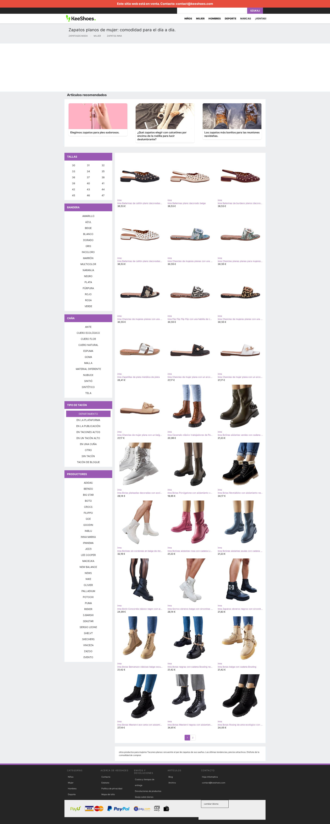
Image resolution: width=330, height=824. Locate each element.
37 (88, 177)
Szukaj (255, 10)
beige (88, 228)
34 (88, 171)
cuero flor (88, 338)
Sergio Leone (88, 627)
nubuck (88, 374)
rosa (88, 300)
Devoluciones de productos (148, 791)
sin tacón (88, 456)
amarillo (88, 216)
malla (88, 362)
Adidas (88, 482)
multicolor (88, 264)
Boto (88, 500)
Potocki (88, 597)
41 (103, 183)
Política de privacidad (111, 788)
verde (88, 306)
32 (103, 165)
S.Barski (88, 615)
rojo (88, 294)
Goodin (88, 524)
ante (88, 326)
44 (103, 189)
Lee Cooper (88, 554)
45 (73, 195)
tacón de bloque (88, 462)
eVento (88, 657)
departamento (88, 413)
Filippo (88, 512)
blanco (88, 234)
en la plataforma (88, 420)
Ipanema (88, 542)
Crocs (88, 506)
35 (103, 171)
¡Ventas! (260, 18)
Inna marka (88, 536)
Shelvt (88, 633)
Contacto (105, 777)
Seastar (88, 621)
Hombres (72, 788)
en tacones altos (88, 432)
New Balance (88, 566)
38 (103, 177)
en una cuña (88, 444)
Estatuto (105, 782)
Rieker (88, 609)
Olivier (88, 585)
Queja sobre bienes (144, 797)
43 (88, 189)
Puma (88, 603)
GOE (88, 518)
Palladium (88, 591)
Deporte (72, 794)
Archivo (172, 782)
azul (88, 222)
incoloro (88, 252)
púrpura (88, 288)
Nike (88, 579)
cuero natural (88, 344)
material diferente (88, 368)
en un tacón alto (88, 438)
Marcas (245, 18)
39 (73, 183)
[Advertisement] (103, 67)
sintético (88, 387)
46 (88, 195)
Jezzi (88, 548)
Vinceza (88, 645)
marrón (88, 258)
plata (88, 282)
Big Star (88, 494)
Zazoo (88, 651)
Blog (170, 777)
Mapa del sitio (108, 794)
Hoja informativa (210, 777)
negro (88, 276)
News (88, 573)
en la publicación (88, 426)
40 (88, 183)
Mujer (70, 782)
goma (88, 356)
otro (88, 450)
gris (88, 246)
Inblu (88, 530)
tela (88, 393)
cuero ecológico (88, 332)
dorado (88, 240)
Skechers (88, 639)
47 (103, 195)
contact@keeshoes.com (194, 4)
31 (88, 165)
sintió (88, 381)
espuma (88, 350)
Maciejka (88, 560)
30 (73, 165)
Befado (88, 488)
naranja (88, 270)
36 (73, 177)
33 (73, 171)
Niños (70, 777)
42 (73, 189)
